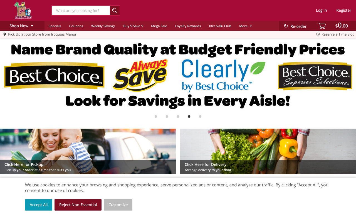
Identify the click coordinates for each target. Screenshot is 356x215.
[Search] (115, 10)
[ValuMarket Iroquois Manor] (23, 10)
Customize (118, 205)
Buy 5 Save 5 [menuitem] (133, 26)
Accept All (39, 205)
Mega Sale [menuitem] (159, 26)
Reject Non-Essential (78, 205)
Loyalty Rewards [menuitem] (188, 26)
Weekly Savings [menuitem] (103, 26)
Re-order (298, 26)
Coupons (76, 26)
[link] (178, 75)
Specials (54, 26)
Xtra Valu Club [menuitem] (220, 26)
